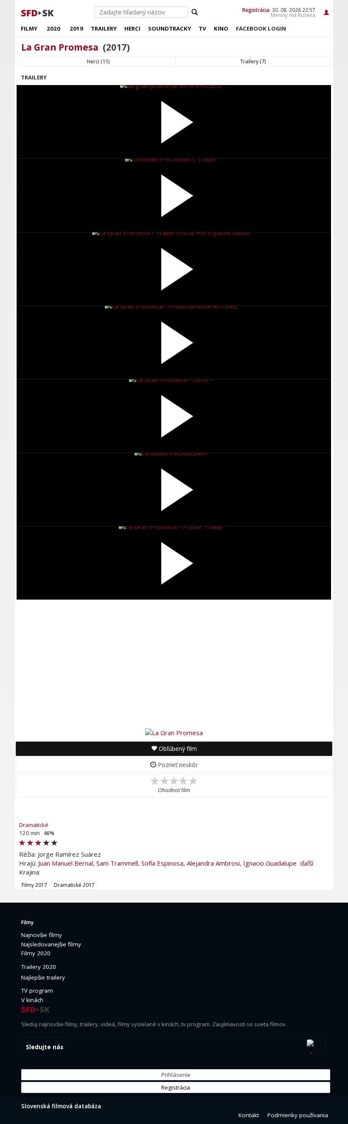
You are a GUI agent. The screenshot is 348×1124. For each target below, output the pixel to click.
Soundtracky (169, 28)
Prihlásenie (176, 1075)
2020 (53, 28)
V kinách (32, 1000)
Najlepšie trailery (43, 977)
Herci (132, 28)
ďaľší (306, 863)
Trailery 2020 (38, 967)
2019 (76, 28)
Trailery (104, 28)
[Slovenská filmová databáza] (38, 12)
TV (202, 28)
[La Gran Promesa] (174, 732)
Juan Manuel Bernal (65, 863)
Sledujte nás (44, 1047)
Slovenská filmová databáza (61, 1106)
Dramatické (33, 825)
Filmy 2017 (34, 885)
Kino (221, 28)
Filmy (29, 28)
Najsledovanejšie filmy (51, 944)
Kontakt (249, 1115)
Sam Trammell (117, 863)
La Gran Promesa (59, 47)
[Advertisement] (174, 663)
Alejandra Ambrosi (213, 863)
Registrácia (255, 9)
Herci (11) (98, 61)
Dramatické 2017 (74, 885)
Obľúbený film (177, 749)
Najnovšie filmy (41, 935)
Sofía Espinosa (162, 863)
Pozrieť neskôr (177, 765)
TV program (37, 990)
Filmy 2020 (36, 953)
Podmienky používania (297, 1115)
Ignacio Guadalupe (270, 863)
